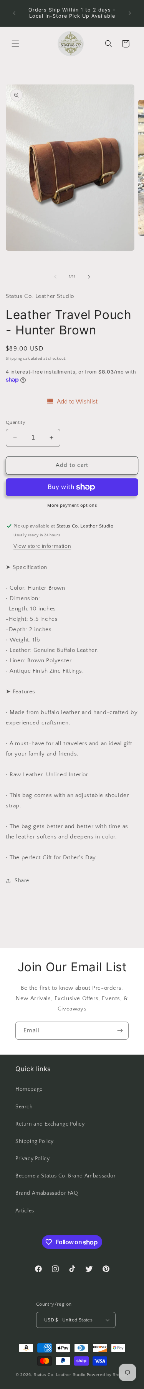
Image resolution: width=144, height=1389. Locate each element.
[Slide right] (89, 276)
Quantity (15, 422)
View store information (42, 546)
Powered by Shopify (108, 1374)
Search (24, 1107)
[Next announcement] (129, 13)
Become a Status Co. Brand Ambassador (65, 1176)
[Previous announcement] (14, 13)
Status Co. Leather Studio (60, 1374)
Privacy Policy (32, 1159)
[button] (15, 43)
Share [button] (22, 881)
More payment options (72, 505)
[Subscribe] (119, 1031)
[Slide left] (55, 276)
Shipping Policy (34, 1141)
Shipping (14, 359)
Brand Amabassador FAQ (46, 1193)
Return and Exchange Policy (50, 1124)
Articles (24, 1211)
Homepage (29, 1089)
